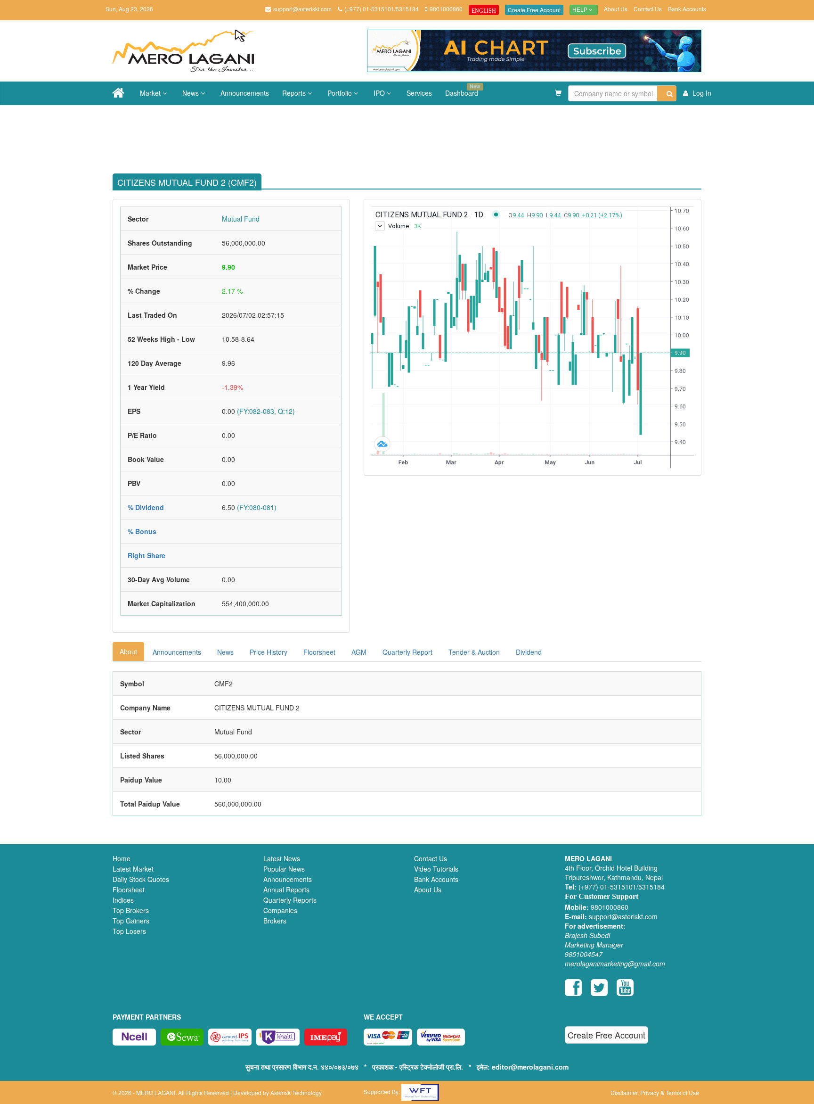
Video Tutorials (436, 868)
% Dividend (146, 507)
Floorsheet (319, 652)
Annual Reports (286, 889)
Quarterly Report (407, 652)
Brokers (274, 920)
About (128, 651)
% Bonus (142, 531)
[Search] (666, 93)
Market (151, 93)
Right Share (146, 555)
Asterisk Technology (296, 1092)
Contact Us (648, 9)
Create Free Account (534, 10)
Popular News (284, 868)
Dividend (529, 652)
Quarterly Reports (290, 900)
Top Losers (129, 931)
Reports (295, 93)
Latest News (281, 858)
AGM (358, 652)
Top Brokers (131, 910)
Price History (268, 652)
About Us (615, 9)
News (191, 93)
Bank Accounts (687, 9)
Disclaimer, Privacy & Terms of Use (654, 1092)
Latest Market (133, 868)
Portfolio (340, 93)
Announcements (244, 93)
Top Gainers (131, 920)
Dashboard (462, 90)
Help (580, 10)
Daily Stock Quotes (141, 879)
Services (419, 93)
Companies (280, 910)
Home (121, 858)
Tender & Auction (474, 652)
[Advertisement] (414, 136)
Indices (123, 900)
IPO (380, 93)
